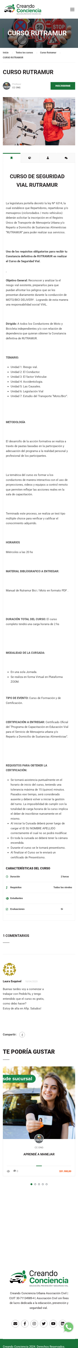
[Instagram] (34, 1323)
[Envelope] (15, 1323)
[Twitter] (44, 1323)
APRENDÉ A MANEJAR (39, 1154)
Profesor (16, 84)
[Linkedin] (62, 1323)
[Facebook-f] (25, 1323)
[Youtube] (53, 1323)
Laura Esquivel (12, 981)
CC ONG (39, 1147)
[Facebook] (22, 1035)
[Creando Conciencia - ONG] (23, 11)
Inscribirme (62, 85)
